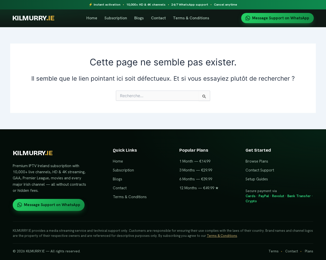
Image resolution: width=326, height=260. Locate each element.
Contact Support (260, 170)
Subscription (115, 18)
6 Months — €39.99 (195, 179)
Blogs (139, 18)
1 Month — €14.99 (194, 161)
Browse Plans (257, 161)
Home (91, 18)
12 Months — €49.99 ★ (199, 188)
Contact (158, 18)
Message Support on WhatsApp (280, 18)
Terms (273, 251)
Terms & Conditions (191, 18)
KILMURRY (33, 18)
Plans (309, 251)
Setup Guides (257, 179)
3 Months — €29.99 (195, 170)
